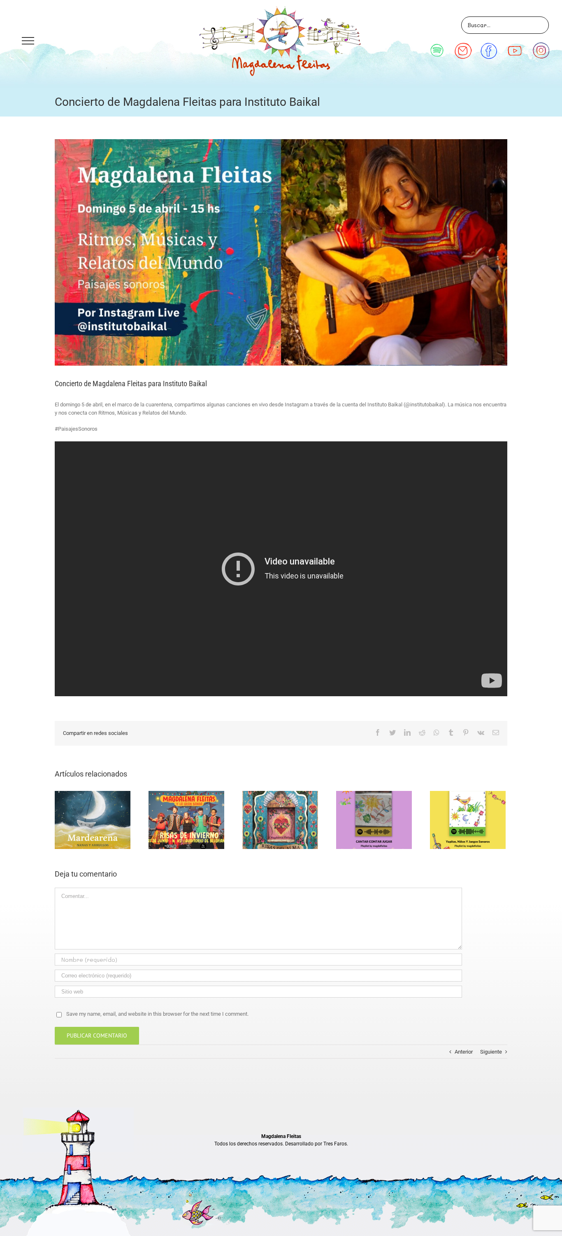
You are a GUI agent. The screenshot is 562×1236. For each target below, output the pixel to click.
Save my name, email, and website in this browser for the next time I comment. (157, 1014)
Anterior (464, 1052)
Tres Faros (335, 1144)
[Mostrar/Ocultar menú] (27, 40)
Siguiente (491, 1052)
